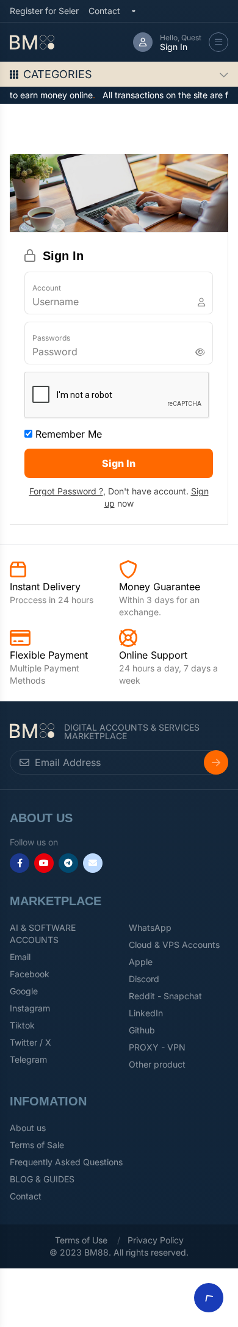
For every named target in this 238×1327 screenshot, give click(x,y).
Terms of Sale (37, 1145)
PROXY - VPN (157, 1047)
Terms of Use (81, 1240)
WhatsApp (150, 927)
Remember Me (67, 434)
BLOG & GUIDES (42, 1179)
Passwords (51, 337)
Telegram (28, 1059)
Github (142, 1030)
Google (24, 991)
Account (46, 287)
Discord (144, 979)
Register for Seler (44, 10)
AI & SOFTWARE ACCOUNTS (43, 933)
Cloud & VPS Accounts (174, 944)
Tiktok (22, 1025)
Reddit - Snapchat (165, 996)
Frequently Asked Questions (66, 1162)
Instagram (30, 1008)
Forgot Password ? (66, 491)
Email (20, 957)
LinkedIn (146, 1013)
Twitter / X (30, 1042)
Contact (104, 10)
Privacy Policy (156, 1240)
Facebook (29, 974)
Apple (141, 961)
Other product (157, 1064)
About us (28, 1128)
